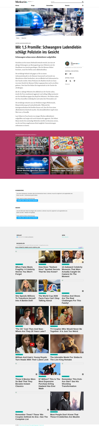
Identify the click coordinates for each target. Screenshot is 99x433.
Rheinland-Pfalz (24, 172)
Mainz (17, 38)
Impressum (41, 425)
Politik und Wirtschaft (24, 153)
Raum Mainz (54, 172)
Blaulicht (24, 38)
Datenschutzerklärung (23, 425)
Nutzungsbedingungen (33, 425)
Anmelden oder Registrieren (27, 200)
